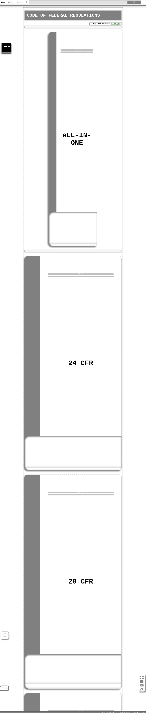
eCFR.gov (115, 24)
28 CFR (80, 582)
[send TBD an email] (142, 682)
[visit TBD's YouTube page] (142, 686)
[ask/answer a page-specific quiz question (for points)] (5, 635)
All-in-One (76, 139)
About (10, 2)
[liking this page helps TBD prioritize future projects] (2, 688)
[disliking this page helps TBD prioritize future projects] (6, 688)
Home (3, 2)
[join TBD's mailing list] (142, 690)
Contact (20, 2)
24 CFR (80, 363)
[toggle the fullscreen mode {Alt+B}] (142, 677)
